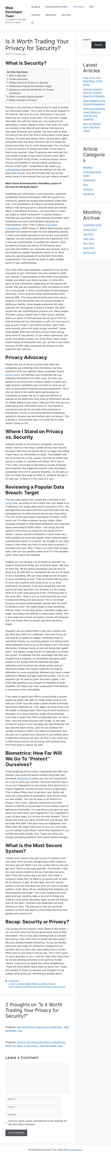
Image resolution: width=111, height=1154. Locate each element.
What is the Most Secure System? (26, 96)
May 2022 (88, 243)
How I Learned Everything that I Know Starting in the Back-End (37, 987)
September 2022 (92, 225)
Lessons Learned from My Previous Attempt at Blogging (94, 93)
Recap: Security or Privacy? (23, 100)
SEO (91, 6)
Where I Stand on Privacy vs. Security (28, 82)
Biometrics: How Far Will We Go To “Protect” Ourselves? (32, 91)
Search (87, 39)
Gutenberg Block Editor (56, 6)
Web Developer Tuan (13, 12)
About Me (66, 15)
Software (35, 15)
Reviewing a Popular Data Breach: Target (30, 86)
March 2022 (89, 252)
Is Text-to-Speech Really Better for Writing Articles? (32, 984)
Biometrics (23, 778)
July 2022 (88, 234)
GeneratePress (75, 1149)
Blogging (35, 6)
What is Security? (18, 75)
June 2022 (89, 238)
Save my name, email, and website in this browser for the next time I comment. (37, 1123)
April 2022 (88, 248)
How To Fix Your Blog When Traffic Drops (92, 81)
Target (8, 503)
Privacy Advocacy (18, 79)
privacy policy (12, 375)
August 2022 (90, 229)
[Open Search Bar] (32, 23)
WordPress (50, 15)
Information (78, 6)
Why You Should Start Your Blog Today (92, 127)
